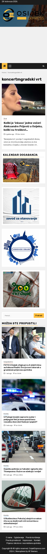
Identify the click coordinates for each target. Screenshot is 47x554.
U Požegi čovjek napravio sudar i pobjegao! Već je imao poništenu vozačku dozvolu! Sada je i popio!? (20, 419)
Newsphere (20, 551)
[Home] (4, 66)
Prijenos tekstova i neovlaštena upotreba (23, 543)
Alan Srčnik (21, 134)
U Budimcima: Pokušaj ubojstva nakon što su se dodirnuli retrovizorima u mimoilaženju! (23, 521)
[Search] (43, 66)
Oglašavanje (19, 537)
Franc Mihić (19, 475)
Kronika (6, 414)
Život (5, 119)
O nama (9, 537)
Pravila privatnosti (13, 540)
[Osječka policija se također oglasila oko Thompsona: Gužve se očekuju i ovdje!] (23, 446)
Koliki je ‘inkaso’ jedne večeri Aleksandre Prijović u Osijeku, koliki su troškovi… (23, 126)
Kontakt (37, 540)
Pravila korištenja (33, 537)
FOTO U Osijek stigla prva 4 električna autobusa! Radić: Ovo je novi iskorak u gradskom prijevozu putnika (22, 367)
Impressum (27, 540)
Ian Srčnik (18, 373)
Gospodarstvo (8, 362)
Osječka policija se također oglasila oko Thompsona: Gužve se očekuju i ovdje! (23, 470)
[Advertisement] (23, 45)
